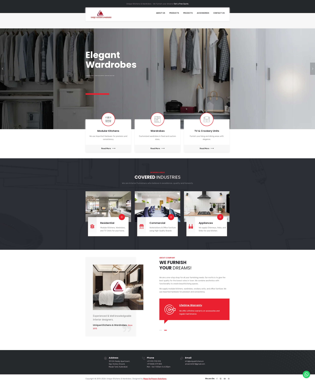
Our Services (95, 91)
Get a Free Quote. (181, 4)
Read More (106, 148)
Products (174, 13)
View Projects (120, 91)
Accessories (203, 13)
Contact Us (219, 13)
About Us (160, 13)
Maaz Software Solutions (154, 379)
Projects (188, 13)
